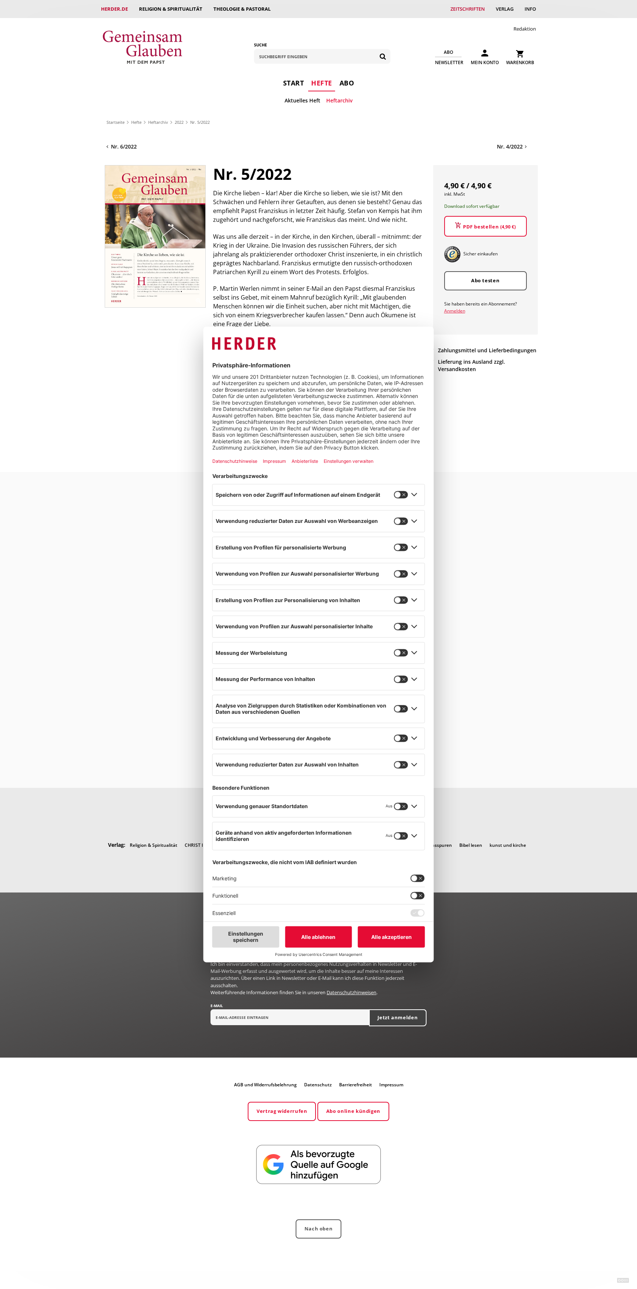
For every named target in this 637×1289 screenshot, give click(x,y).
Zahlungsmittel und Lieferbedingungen (487, 350)
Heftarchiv (339, 100)
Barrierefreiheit (355, 1084)
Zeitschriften (467, 9)
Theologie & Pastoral (242, 9)
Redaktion (525, 28)
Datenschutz (318, 1084)
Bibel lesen (470, 845)
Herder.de (114, 9)
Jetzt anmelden (397, 1017)
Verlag (505, 9)
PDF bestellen (489, 227)
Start (293, 82)
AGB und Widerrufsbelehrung (265, 1084)
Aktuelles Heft (302, 100)
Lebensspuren (436, 845)
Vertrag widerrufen (282, 1111)
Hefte (321, 82)
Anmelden (454, 311)
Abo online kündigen (353, 1111)
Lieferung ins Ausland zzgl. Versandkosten (471, 365)
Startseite (116, 122)
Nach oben (318, 1228)
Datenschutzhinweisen (351, 992)
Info (530, 9)
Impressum (391, 1084)
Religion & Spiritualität (170, 9)
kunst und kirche (508, 845)
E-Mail (216, 1005)
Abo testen (485, 280)
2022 (179, 122)
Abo (347, 82)
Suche (260, 45)
